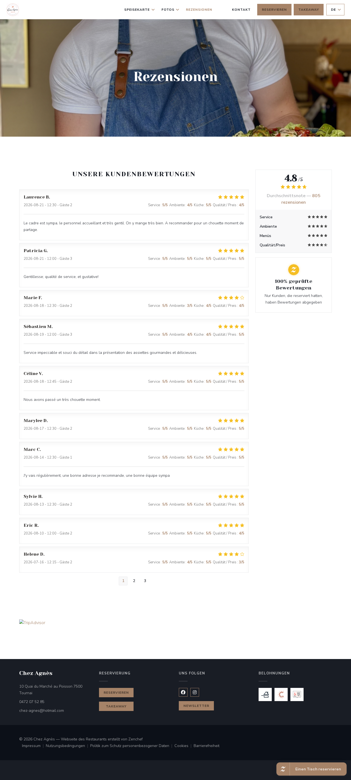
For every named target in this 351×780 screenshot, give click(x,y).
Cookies (184, 746)
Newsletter (196, 706)
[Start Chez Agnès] (13, 10)
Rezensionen (199, 9)
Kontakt (241, 9)
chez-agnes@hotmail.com (41, 710)
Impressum (34, 746)
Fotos (168, 9)
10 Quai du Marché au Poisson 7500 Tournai (50, 690)
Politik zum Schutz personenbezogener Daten (132, 746)
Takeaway (308, 9)
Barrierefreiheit (206, 746)
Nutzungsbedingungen (68, 746)
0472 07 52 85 (31, 701)
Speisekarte (137, 9)
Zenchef (135, 739)
